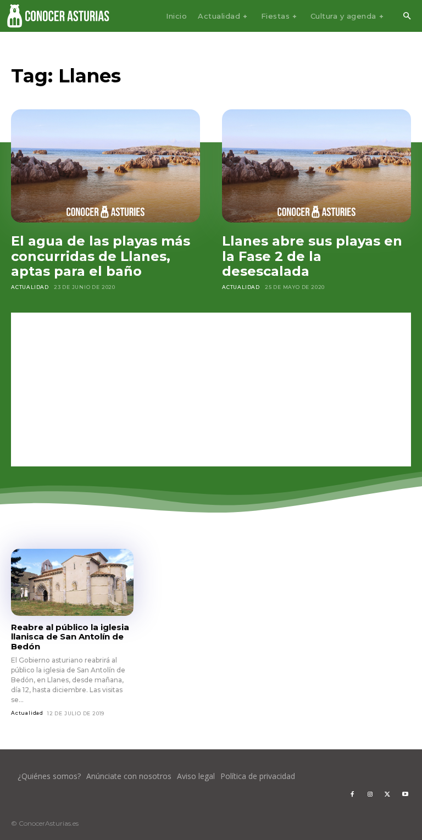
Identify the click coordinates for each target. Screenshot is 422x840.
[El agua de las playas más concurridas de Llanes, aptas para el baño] (105, 165)
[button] (407, 16)
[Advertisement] (211, 389)
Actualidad (30, 287)
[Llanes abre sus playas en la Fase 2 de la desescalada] (316, 165)
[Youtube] (405, 794)
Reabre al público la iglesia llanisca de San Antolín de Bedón (70, 637)
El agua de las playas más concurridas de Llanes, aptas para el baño (100, 256)
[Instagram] (370, 794)
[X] (387, 794)
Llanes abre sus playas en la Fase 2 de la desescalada (312, 256)
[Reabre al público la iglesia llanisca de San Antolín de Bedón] (72, 582)
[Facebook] (352, 794)
